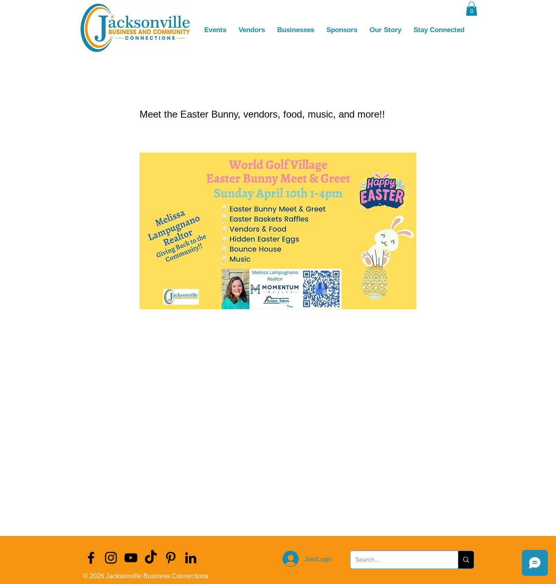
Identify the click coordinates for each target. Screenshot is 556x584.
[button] (471, 9)
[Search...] (466, 560)
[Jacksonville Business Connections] (91, 558)
